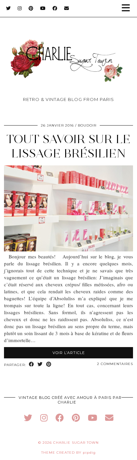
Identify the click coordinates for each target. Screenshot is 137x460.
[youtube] (92, 417)
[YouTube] (43, 8)
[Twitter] (8, 8)
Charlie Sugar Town (76, 442)
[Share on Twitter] (40, 364)
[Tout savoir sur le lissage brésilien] (68, 249)
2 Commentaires (115, 364)
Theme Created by (68, 452)
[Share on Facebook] (31, 364)
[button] (128, 8)
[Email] (66, 8)
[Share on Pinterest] (49, 364)
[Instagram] (20, 8)
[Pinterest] (31, 8)
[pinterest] (76, 417)
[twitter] (28, 417)
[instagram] (44, 417)
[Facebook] (55, 8)
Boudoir (87, 125)
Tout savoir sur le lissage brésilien (68, 146)
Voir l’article (69, 352)
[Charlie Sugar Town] (68, 50)
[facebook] (60, 417)
